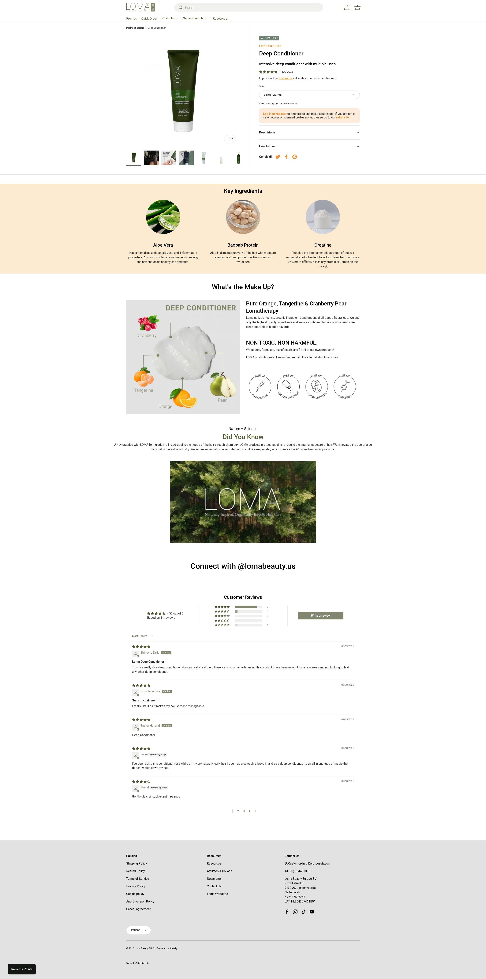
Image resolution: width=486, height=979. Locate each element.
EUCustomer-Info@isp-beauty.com (308, 863)
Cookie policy (135, 894)
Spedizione (286, 78)
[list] (183, 91)
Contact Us (214, 886)
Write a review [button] (321, 615)
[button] (268, 72)
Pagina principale (135, 28)
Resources (220, 18)
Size (261, 86)
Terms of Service (137, 878)
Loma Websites (217, 894)
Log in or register (274, 114)
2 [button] (238, 811)
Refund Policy (135, 871)
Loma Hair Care (270, 46)
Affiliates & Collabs (219, 871)
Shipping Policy (136, 863)
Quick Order (149, 18)
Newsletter (214, 878)
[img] (141, 646)
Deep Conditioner (157, 28)
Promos (131, 18)
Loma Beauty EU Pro (145, 948)
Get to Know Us (193, 18)
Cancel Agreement (138, 909)
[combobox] (248, 7)
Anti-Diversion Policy (140, 901)
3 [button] (244, 811)
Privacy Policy (135, 886)
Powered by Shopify (167, 948)
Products (168, 18)
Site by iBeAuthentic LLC (137, 963)
